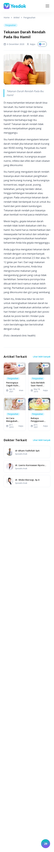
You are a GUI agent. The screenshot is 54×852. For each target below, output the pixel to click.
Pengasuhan (29, 17)
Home (7, 17)
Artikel (17, 17)
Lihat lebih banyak (41, 356)
